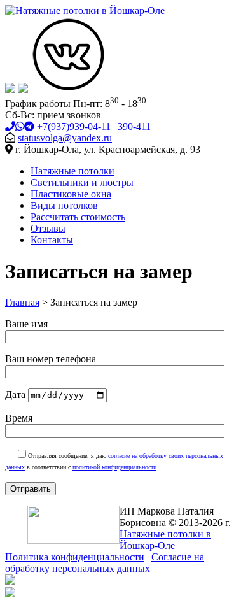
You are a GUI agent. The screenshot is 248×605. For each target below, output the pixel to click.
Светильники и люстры (82, 182)
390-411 (134, 126)
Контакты (52, 239)
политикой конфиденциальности (114, 467)
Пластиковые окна (71, 194)
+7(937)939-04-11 (74, 126)
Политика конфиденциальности (74, 557)
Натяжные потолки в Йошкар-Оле (165, 540)
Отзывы (48, 228)
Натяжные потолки (72, 171)
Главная (22, 302)
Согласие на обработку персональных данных (104, 563)
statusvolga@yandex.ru (65, 137)
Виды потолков (64, 205)
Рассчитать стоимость (78, 216)
